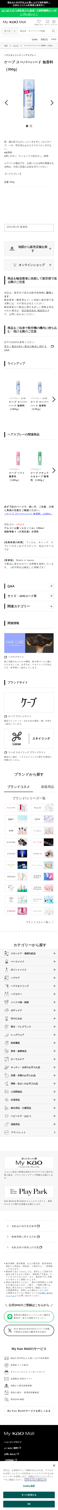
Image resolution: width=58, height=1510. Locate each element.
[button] (29, 248)
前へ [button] (6, 102)
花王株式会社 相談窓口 (34, 310)
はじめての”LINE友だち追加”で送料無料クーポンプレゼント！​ (29, 12)
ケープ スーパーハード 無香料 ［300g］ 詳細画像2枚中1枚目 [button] (27, 126)
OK (28, 1504)
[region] (29, 1485)
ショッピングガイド (13, 1442)
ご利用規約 (9, 1460)
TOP (6, 45)
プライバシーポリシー (35, 1479)
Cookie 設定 (29, 1486)
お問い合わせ (10, 1454)
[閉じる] (54, 1465)
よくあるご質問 (11, 1448)
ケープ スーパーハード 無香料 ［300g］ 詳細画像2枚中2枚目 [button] (31, 126)
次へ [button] (52, 102)
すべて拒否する (29, 1495)
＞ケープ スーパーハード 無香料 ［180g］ (28, 513)
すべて (7, 31)
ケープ (15, 45)
